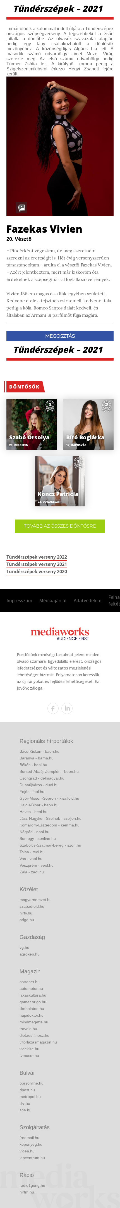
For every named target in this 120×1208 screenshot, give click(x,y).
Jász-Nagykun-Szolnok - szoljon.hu (50, 818)
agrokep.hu (30, 954)
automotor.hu (31, 988)
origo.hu (27, 920)
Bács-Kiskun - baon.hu (39, 751)
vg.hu (24, 947)
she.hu (26, 1110)
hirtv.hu (26, 913)
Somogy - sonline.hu (38, 838)
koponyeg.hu (31, 1144)
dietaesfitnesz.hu (34, 1035)
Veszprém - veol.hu (37, 865)
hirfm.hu (27, 1192)
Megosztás (60, 336)
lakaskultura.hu (33, 995)
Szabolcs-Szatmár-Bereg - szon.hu (50, 845)
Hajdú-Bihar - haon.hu (39, 805)
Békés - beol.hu (33, 765)
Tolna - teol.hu (32, 852)
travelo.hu (28, 1028)
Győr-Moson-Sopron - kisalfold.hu (49, 798)
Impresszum (19, 600)
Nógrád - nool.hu (34, 832)
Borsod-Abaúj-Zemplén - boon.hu (49, 771)
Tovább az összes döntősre (60, 526)
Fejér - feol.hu (32, 791)
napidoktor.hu (32, 1015)
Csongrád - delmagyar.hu (42, 778)
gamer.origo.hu (33, 1002)
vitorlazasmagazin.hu (38, 1042)
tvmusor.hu (29, 1055)
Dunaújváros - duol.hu (39, 785)
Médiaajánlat (53, 600)
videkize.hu (29, 1049)
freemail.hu (29, 1137)
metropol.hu (30, 1096)
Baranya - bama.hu (37, 758)
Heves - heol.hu (33, 811)
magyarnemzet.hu (36, 899)
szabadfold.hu (32, 906)
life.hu (25, 1103)
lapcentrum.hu (32, 1157)
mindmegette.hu (34, 1022)
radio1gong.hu (32, 1185)
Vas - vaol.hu (31, 858)
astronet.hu (30, 982)
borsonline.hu (32, 1083)
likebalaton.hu (32, 1008)
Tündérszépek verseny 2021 (36, 564)
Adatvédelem (88, 600)
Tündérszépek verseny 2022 (36, 557)
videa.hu (27, 1151)
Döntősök (24, 387)
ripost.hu (27, 1090)
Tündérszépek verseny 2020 (36, 571)
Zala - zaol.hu (32, 872)
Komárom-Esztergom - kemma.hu (50, 825)
